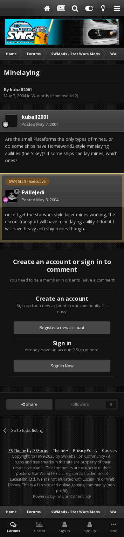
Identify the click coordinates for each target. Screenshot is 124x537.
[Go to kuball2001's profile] (11, 120)
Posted (40, 124)
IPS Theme (17, 450)
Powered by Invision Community (62, 496)
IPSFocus (40, 450)
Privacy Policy (85, 450)
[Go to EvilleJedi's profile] (11, 196)
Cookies (109, 450)
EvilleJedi (33, 192)
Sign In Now (62, 366)
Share (31, 404)
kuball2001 (21, 89)
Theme (59, 450)
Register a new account (62, 327)
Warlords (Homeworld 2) (54, 95)
